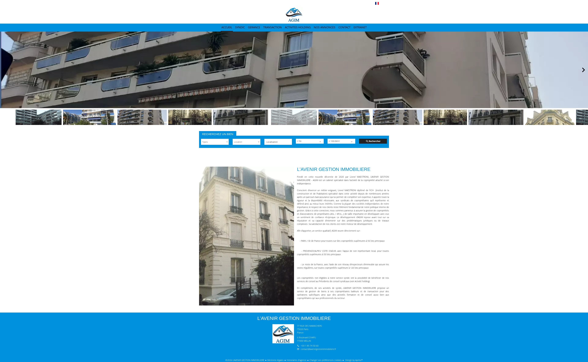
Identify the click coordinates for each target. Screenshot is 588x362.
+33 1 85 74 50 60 (309, 345)
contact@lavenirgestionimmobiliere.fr (318, 349)
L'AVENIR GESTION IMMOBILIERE (294, 318)
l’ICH (371, 190)
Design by (354, 360)
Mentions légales (275, 360)
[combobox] (215, 142)
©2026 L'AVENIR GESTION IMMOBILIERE (244, 360)
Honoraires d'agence (296, 360)
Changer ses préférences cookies (325, 360)
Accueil (294, 14)
